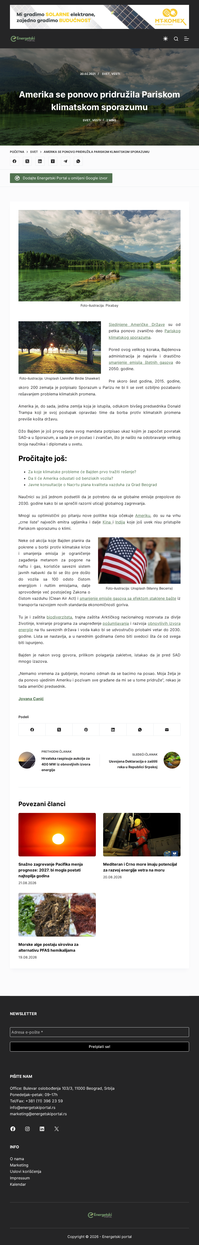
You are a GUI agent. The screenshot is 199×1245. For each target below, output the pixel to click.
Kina (108, 522)
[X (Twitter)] (27, 161)
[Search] (176, 39)
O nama (17, 1158)
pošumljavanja (116, 623)
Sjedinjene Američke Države (137, 324)
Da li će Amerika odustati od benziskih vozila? (70, 478)
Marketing (19, 1165)
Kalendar (18, 1184)
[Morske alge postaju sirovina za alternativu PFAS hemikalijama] (57, 914)
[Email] (167, 729)
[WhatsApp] (78, 161)
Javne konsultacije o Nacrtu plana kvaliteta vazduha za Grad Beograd (92, 484)
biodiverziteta (59, 617)
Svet (106, 74)
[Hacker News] (53, 161)
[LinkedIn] (40, 161)
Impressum (20, 1177)
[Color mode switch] (165, 38)
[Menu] (186, 38)
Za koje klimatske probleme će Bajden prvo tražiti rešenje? (82, 471)
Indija (120, 522)
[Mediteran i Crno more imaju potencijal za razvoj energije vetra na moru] (142, 834)
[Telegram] (65, 161)
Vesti (115, 74)
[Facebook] (14, 161)
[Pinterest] (86, 729)
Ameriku (142, 515)
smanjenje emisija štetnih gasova (141, 362)
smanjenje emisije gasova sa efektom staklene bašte (128, 598)
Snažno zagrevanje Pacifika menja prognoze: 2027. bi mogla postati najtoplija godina (50, 870)
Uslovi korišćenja (25, 1171)
